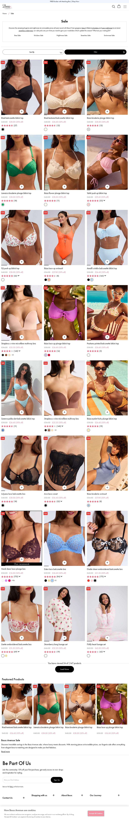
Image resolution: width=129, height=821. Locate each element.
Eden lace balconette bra (55, 569)
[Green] (2, 204)
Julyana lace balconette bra (13, 494)
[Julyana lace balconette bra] (22, 487)
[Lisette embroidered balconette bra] (22, 638)
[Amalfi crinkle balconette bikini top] (107, 262)
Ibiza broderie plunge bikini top (100, 118)
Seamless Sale (86, 35)
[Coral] (49, 279)
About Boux (66, 795)
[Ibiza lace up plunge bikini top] (64, 337)
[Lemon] (88, 430)
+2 (13, 355)
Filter (95, 52)
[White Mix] (2, 655)
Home (5, 13)
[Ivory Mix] (2, 279)
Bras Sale (17, 35)
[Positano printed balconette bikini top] (107, 337)
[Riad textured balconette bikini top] (64, 111)
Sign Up (57, 780)
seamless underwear (26, 31)
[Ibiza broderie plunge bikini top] (107, 111)
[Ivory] (2, 580)
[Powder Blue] (91, 279)
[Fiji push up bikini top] (22, 262)
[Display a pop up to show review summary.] (104, 201)
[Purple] (45, 355)
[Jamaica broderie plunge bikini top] (22, 186)
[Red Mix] (88, 580)
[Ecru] (45, 129)
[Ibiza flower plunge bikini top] (64, 186)
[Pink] (88, 204)
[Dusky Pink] (91, 580)
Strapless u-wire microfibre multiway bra (18, 343)
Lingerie (110, 19)
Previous (4, 706)
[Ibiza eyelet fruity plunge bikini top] (107, 412)
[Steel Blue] (88, 505)
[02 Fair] (9, 355)
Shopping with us (39, 795)
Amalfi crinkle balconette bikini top (102, 268)
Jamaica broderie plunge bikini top (16, 193)
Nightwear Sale (62, 35)
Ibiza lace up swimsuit (53, 268)
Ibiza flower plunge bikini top (56, 193)
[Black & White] (95, 580)
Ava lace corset (51, 494)
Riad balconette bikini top (12, 118)
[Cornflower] (52, 580)
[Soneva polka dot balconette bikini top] (22, 412)
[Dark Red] (49, 355)
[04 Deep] (6, 355)
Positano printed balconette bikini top (103, 343)
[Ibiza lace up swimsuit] (64, 262)
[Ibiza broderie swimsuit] (107, 487)
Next (125, 706)
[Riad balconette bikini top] (22, 111)
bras (83, 28)
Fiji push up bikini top (10, 268)
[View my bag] (119, 7)
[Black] (2, 129)
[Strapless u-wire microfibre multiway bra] (22, 337)
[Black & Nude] (45, 580)
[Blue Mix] (2, 430)
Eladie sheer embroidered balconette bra (104, 569)
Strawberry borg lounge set (56, 644)
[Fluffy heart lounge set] (107, 638)
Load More (64, 669)
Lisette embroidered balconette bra (16, 644)
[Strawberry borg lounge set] (64, 638)
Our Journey (95, 795)
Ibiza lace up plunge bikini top (57, 343)
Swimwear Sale (109, 35)
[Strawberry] (9, 580)
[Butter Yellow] (49, 580)
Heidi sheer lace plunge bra (13, 569)
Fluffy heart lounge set (96, 644)
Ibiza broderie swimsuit (97, 494)
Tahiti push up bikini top (97, 193)
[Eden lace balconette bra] (64, 562)
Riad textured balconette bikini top (59, 118)
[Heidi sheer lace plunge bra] (22, 559)
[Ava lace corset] (64, 487)
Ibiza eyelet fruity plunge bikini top (102, 419)
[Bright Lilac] (6, 580)
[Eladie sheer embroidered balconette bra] (107, 562)
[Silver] (88, 129)
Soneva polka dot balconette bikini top (18, 419)
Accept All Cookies (95, 813)
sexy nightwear (107, 28)
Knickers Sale (38, 35)
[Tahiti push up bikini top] (107, 186)
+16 (13, 580)
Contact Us (7, 797)
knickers (96, 28)
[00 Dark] (2, 355)
